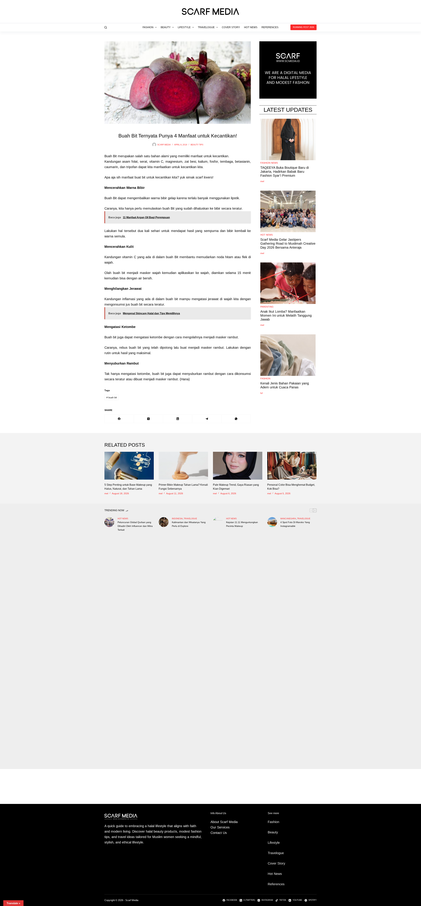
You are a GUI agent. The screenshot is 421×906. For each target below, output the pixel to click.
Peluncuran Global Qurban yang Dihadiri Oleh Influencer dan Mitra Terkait (135, 526)
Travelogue (206, 27)
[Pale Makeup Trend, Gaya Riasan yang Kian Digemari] (237, 466)
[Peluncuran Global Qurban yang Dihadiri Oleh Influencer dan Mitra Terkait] (109, 522)
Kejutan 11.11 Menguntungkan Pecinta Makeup (242, 524)
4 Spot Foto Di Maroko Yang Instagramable (295, 524)
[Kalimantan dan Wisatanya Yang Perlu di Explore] (164, 522)
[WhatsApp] (236, 419)
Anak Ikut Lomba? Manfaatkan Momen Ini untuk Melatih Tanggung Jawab (286, 315)
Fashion (148, 27)
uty (275, 832)
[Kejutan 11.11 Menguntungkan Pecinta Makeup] (218, 640)
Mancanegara (288, 518)
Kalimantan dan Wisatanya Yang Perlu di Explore (189, 524)
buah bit (111, 397)
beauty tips (197, 145)
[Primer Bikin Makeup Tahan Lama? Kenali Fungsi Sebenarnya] (183, 466)
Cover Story (231, 27)
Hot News (250, 27)
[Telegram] (207, 419)
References (269, 27)
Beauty (166, 27)
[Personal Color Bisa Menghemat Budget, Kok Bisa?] (292, 466)
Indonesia (177, 518)
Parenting (266, 306)
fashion (265, 378)
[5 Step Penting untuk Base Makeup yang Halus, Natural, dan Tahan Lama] (129, 466)
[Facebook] (119, 419)
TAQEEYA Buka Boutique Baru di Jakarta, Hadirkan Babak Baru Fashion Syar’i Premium (284, 171)
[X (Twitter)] (148, 419)
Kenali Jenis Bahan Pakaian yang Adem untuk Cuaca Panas (284, 385)
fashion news (269, 163)
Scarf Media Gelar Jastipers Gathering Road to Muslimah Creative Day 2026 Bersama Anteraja (287, 243)
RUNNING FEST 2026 (303, 27)
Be (270, 832)
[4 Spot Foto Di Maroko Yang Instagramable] (272, 522)
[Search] (105, 27)
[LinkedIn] (177, 419)
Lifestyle (184, 27)
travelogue (190, 518)
